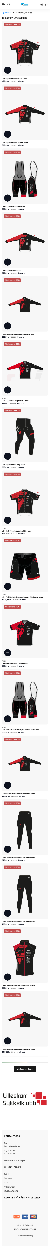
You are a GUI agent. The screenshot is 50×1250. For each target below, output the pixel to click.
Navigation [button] (3, 4)
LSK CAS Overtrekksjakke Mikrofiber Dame (18, 1049)
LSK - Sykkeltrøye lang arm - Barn (15, 143)
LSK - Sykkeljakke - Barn (11, 270)
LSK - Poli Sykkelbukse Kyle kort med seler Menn (20, 730)
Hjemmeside (6, 13)
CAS (6, 1182)
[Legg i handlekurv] (7, 70)
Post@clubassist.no (12, 1146)
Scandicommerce (29, 1229)
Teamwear (8, 1178)
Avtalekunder (9, 1187)
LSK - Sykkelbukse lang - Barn (13, 465)
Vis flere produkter (25, 1069)
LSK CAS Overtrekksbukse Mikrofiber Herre (18, 858)
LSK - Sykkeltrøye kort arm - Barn (14, 79)
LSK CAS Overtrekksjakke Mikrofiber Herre (18, 794)
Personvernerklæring (25, 1235)
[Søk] (8, 4)
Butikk (6, 1174)
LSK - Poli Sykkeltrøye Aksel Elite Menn (17, 531)
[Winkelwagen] (46, 4)
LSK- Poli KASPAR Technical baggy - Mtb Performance (22, 597)
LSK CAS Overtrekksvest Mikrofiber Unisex (18, 985)
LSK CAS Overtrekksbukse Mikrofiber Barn (18, 922)
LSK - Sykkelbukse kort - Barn (13, 206)
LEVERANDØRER (11, 1191)
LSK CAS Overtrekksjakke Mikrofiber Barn (18, 334)
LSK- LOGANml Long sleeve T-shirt (15, 401)
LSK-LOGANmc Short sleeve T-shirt (15, 663)
